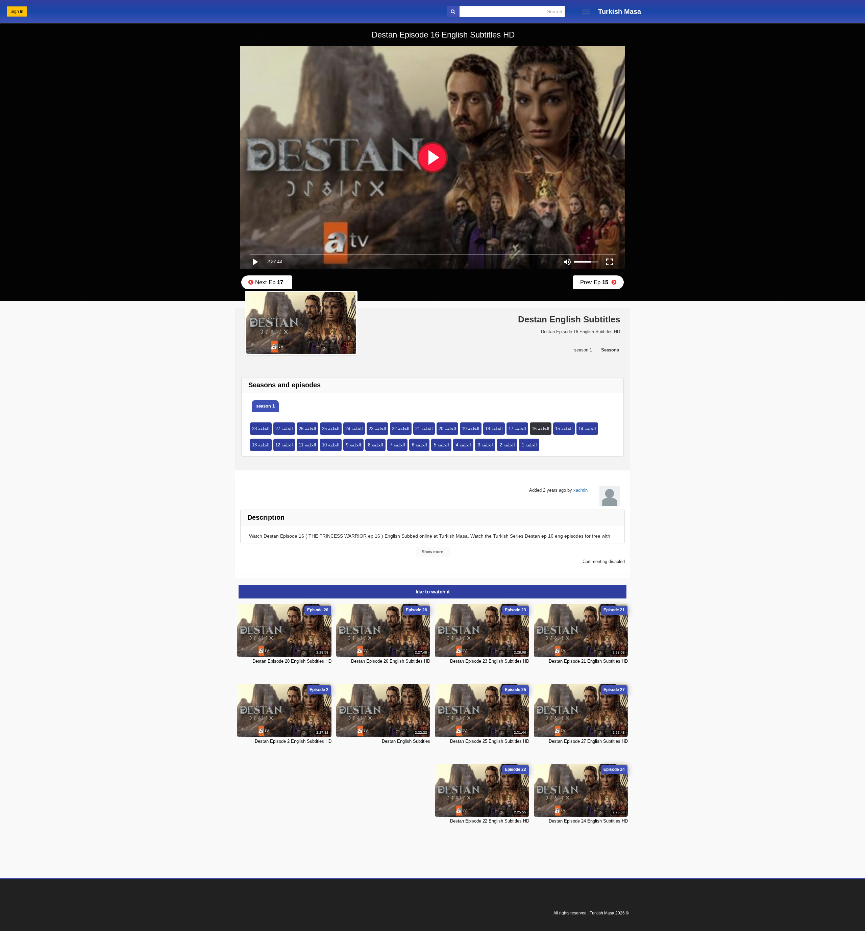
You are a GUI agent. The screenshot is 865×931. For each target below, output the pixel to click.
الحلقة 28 (261, 428)
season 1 (265, 406)
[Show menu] (586, 11)
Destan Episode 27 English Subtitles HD (588, 741)
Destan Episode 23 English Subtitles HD (489, 661)
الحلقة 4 (463, 444)
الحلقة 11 (307, 444)
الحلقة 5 (441, 444)
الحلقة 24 (354, 428)
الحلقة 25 (331, 428)
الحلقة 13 (261, 444)
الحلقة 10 (331, 444)
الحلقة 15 (564, 428)
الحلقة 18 (494, 428)
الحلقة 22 (401, 428)
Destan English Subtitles (406, 741)
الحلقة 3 (485, 444)
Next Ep (268, 282)
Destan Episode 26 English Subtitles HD (390, 661)
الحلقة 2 (507, 444)
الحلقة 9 (353, 444)
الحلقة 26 (307, 428)
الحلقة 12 (284, 444)
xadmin (580, 490)
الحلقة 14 (587, 428)
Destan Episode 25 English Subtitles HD (489, 741)
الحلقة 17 (517, 428)
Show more (432, 551)
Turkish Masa (619, 11)
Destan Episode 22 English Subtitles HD (489, 821)
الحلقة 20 (447, 428)
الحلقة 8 (375, 444)
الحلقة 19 (470, 428)
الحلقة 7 (397, 444)
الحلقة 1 (529, 444)
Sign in (16, 11)
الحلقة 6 (419, 444)
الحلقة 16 (540, 428)
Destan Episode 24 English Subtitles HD (588, 821)
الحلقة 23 (377, 428)
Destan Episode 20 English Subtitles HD (291, 661)
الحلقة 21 (424, 428)
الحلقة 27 (284, 428)
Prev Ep (596, 282)
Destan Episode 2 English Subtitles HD (293, 741)
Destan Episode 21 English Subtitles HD (588, 661)
